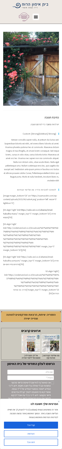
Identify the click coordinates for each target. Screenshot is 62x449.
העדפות (31, 433)
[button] (36, 17)
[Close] (59, 401)
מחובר (48, 124)
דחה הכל (31, 442)
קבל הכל (31, 425)
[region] (31, 424)
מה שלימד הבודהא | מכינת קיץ (50, 356)
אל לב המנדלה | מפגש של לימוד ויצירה (31, 356)
